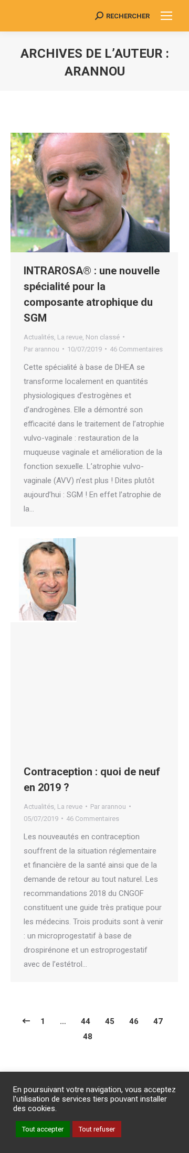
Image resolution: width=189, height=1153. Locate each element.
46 (134, 1021)
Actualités (39, 337)
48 (87, 1036)
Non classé (103, 337)
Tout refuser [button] (97, 1129)
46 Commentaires (136, 349)
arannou (95, 71)
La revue (69, 337)
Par (41, 349)
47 (158, 1021)
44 (85, 1021)
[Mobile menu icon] (166, 15)
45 (109, 1021)
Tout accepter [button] (43, 1129)
